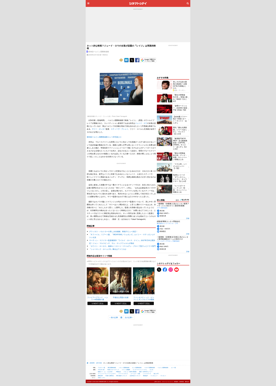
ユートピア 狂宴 (135, 373)
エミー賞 (173, 367)
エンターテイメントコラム (140, 369)
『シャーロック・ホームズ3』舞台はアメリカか (107, 249)
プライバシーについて (167, 381)
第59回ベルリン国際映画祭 (98, 51)
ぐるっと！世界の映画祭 (129, 371)
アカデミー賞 (101, 367)
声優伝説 (118, 371)
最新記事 (100, 375)
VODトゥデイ (101, 377)
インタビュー (154, 375)
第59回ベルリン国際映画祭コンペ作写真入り (104, 137)
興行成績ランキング (121, 375)
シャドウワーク (147, 373)
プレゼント (163, 375)
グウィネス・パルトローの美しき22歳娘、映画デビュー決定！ (113, 231)
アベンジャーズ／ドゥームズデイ (107, 373)
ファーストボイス (123, 373)
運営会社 (187, 381)
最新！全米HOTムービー (145, 371)
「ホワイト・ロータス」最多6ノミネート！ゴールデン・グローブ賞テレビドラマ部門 (122, 246)
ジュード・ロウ (141, 123)
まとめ (151, 369)
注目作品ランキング (135, 375)
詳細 (187, 218)
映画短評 (145, 375)
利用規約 (176, 381)
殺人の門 (156, 373)
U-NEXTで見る (98, 303)
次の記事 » (129, 317)
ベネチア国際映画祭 (149, 367)
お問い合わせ (157, 381)
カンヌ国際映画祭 (137, 367)
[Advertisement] (138, 26)
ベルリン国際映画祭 (163, 367)
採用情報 (181, 381)
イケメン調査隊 (126, 369)
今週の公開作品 (109, 375)
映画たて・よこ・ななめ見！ (105, 371)
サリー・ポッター (99, 129)
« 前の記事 (114, 317)
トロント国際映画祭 (124, 367)
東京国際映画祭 (112, 367)
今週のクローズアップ (113, 369)
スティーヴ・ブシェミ (119, 129)
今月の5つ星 (101, 369)
